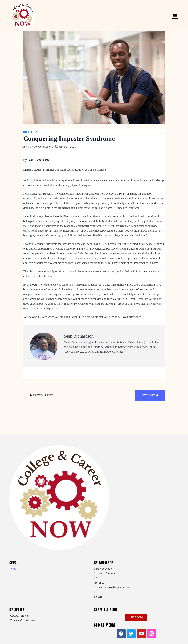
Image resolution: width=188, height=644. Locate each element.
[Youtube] (141, 633)
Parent (97, 592)
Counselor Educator (104, 573)
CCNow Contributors (40, 146)
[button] (175, 15)
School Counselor (103, 568)
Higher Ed (99, 582)
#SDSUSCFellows (18, 615)
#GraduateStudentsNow (22, 620)
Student (98, 596)
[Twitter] (131, 633)
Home (12, 568)
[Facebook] (121, 633)
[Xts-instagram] (151, 633)
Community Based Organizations (111, 587)
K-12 (96, 578)
